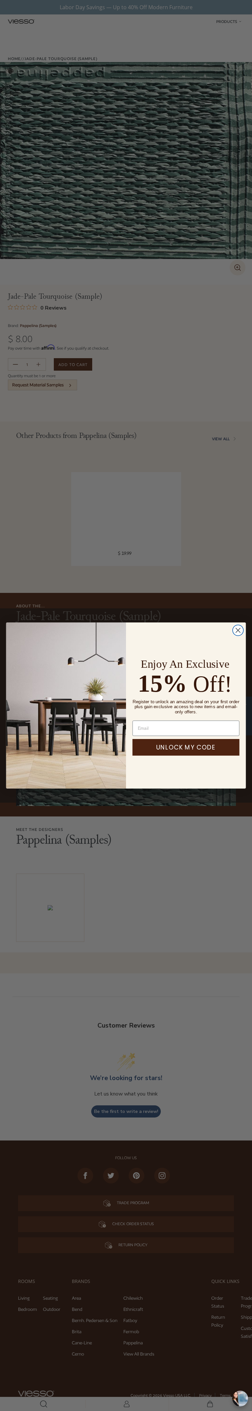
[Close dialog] (238, 630)
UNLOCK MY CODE (186, 747)
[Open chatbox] (240, 1398)
